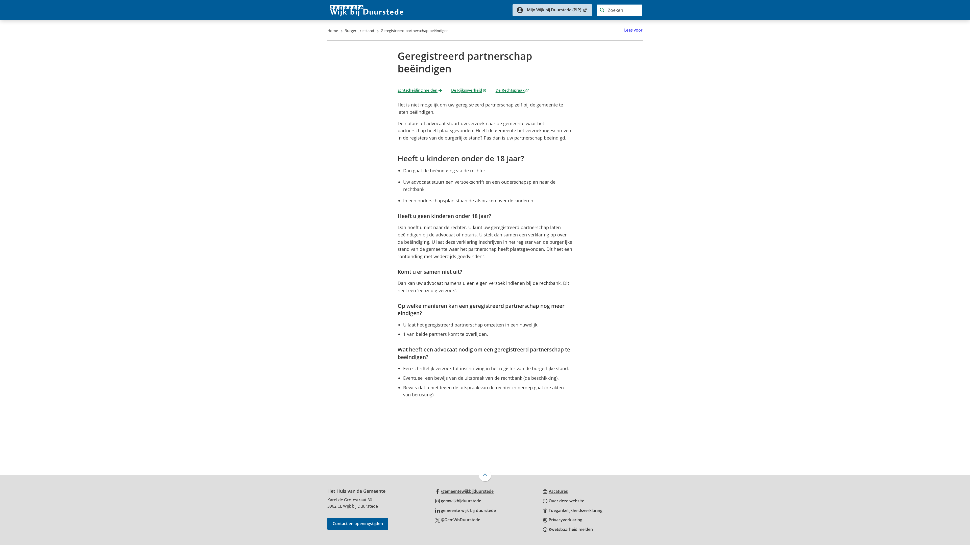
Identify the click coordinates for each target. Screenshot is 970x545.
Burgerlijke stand (359, 30)
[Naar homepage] (366, 10)
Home (332, 30)
